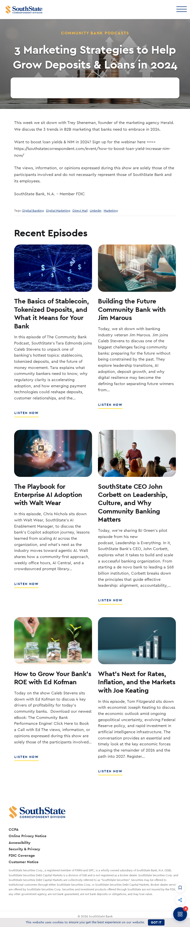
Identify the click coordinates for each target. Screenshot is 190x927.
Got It (156, 922)
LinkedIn (95, 210)
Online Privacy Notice (28, 835)
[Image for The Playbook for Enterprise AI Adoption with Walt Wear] (53, 453)
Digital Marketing (58, 210)
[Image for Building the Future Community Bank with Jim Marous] (137, 268)
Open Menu (181, 8)
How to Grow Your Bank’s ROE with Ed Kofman (52, 677)
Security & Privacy (24, 849)
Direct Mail (80, 210)
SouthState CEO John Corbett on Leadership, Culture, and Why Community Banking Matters (132, 503)
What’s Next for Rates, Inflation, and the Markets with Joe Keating (136, 681)
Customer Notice (24, 861)
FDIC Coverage (22, 855)
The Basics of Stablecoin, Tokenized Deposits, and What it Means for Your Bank (51, 313)
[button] (180, 887)
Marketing (111, 210)
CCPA (14, 829)
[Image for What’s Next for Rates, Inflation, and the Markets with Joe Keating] (137, 640)
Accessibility (19, 842)
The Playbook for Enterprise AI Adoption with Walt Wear (48, 494)
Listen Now (26, 415)
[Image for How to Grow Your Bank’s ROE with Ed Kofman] (53, 640)
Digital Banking (33, 210)
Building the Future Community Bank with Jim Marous (132, 309)
